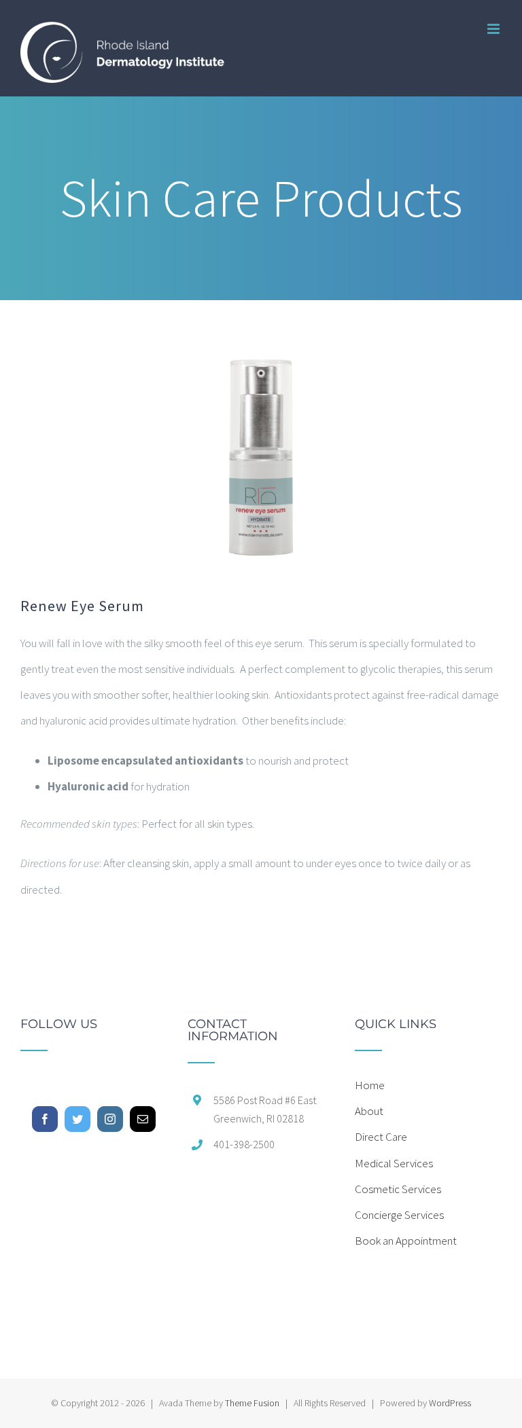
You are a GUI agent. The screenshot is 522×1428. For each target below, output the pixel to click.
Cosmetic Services (398, 1189)
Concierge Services (399, 1214)
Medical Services (394, 1163)
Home (370, 1085)
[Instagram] (110, 1119)
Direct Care (381, 1136)
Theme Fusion (252, 1403)
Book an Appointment (406, 1240)
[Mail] (143, 1119)
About (369, 1110)
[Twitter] (77, 1119)
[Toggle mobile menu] (494, 29)
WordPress (450, 1403)
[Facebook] (45, 1119)
